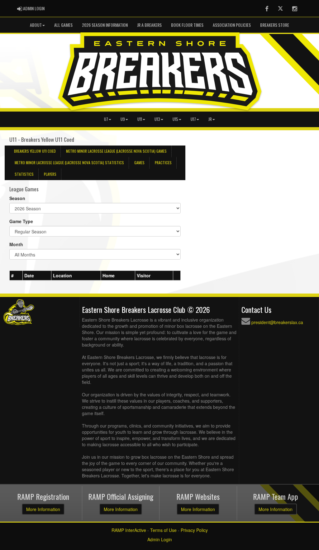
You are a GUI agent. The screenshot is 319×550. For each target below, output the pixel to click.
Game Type (21, 221)
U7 (106, 119)
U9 (123, 119)
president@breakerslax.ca (277, 322)
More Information (43, 509)
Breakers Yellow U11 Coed (35, 151)
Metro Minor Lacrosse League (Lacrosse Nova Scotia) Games (116, 151)
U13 (157, 119)
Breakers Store (274, 25)
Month (16, 244)
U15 (175, 119)
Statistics (24, 174)
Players (50, 174)
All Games (63, 25)
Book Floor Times (187, 25)
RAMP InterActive (129, 530)
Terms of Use (163, 530)
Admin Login (159, 539)
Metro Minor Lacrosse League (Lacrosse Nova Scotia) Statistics (69, 162)
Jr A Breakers (149, 25)
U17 (193, 119)
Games (139, 162)
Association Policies (232, 25)
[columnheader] (16, 276)
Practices (163, 162)
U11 (139, 119)
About (36, 25)
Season (17, 198)
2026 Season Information (105, 25)
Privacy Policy (194, 530)
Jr (210, 119)
